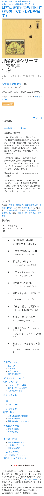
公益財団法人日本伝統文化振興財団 (16, 1)
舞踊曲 (4, 99)
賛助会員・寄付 (11, 425)
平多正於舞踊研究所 (16, 442)
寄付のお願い (13, 432)
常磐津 (37, 97)
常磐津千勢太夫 (31, 205)
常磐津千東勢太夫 (12, 83)
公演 (5, 401)
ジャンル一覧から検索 (17, 385)
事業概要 (19, 4)
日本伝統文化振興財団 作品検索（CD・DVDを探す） (22, 11)
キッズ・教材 (10, 439)
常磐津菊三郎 (27, 208)
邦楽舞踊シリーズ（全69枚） (16, 128)
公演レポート (13, 404)
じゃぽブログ (10, 409)
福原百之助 (6, 213)
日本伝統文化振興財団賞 (18, 416)
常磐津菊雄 (31, 210)
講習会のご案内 (14, 448)
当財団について (11, 362)
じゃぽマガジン (11, 452)
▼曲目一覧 (37, 118)
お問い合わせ (28, 4)
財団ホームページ (9, 4)
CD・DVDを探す (11, 381)
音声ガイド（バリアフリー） (15, 458)
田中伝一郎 (22, 213)
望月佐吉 (32, 213)
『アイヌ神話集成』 (30, 479)
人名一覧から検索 (15, 390)
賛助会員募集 (13, 429)
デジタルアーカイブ (13, 378)
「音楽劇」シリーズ (16, 445)
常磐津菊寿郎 (12, 210)
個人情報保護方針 (15, 374)
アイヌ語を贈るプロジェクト (15, 455)
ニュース (11, 366)
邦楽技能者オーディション (19, 421)
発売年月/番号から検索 (17, 388)
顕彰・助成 (9, 412)
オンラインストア (12, 395)
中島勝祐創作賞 (14, 418)
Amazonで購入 (8, 104)
